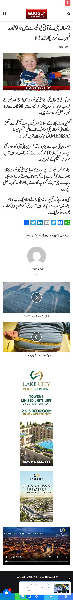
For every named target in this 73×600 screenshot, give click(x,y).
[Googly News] (36, 14)
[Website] (36, 275)
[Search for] (68, 15)
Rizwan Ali (37, 269)
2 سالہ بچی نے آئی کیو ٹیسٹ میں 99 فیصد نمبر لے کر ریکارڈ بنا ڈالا (47, 236)
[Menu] (4, 15)
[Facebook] (65, 596)
